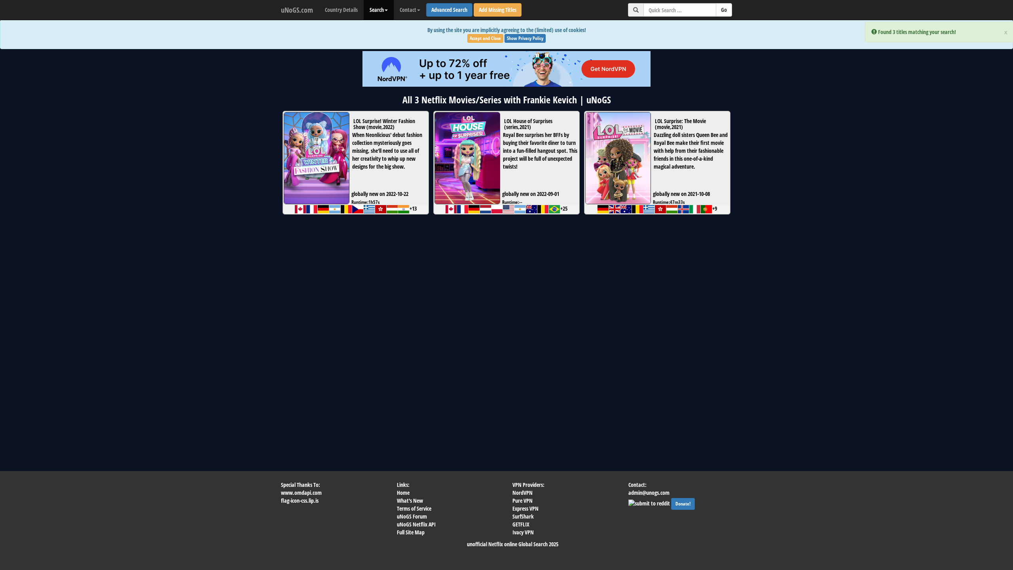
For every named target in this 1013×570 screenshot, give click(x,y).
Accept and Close (485, 38)
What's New (410, 500)
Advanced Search (449, 9)
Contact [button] (408, 9)
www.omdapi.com (301, 492)
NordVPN (522, 492)
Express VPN (525, 508)
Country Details (341, 9)
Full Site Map (411, 532)
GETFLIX (520, 524)
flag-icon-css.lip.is (300, 500)
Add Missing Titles (497, 9)
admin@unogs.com (649, 492)
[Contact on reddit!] (649, 502)
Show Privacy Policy (525, 38)
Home (403, 492)
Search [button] (377, 9)
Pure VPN (522, 500)
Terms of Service (414, 508)
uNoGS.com (297, 10)
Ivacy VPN (523, 532)
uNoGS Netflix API (416, 524)
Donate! (683, 503)
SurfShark (523, 516)
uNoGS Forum (412, 516)
